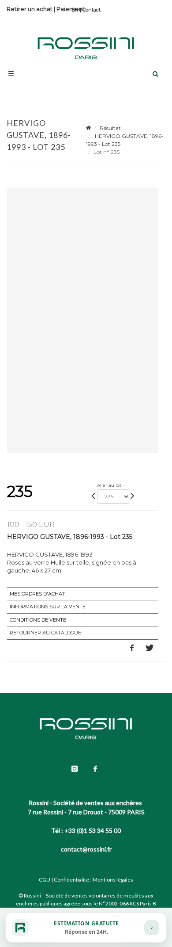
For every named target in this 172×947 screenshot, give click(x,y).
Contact (91, 10)
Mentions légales (113, 879)
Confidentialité (71, 879)
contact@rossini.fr (86, 849)
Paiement (70, 8)
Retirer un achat (29, 8)
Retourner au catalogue (45, 633)
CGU (44, 879)
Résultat (110, 128)
